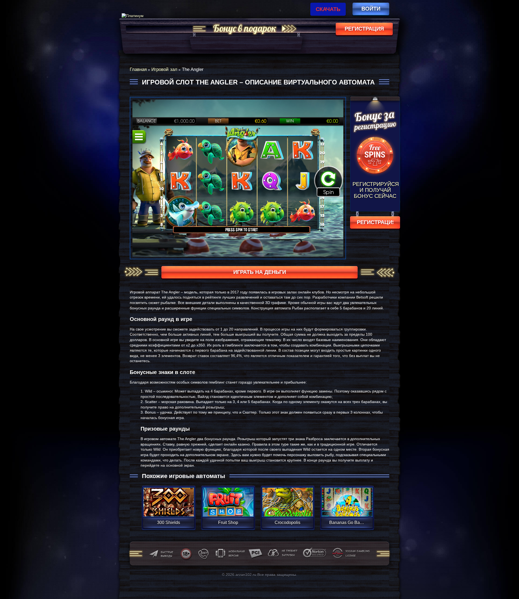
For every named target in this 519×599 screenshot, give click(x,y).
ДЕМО (168, 508)
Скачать (328, 9)
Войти (370, 9)
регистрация (364, 29)
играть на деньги (259, 272)
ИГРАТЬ (168, 498)
